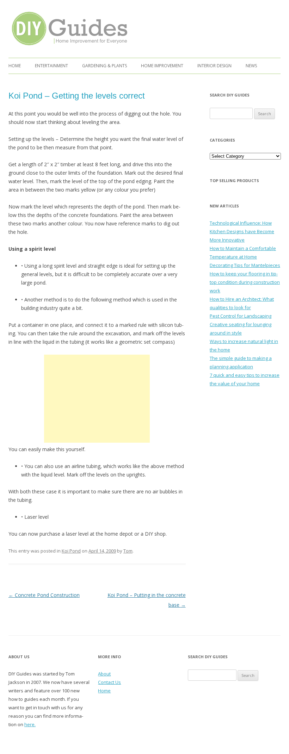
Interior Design (214, 66)
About (104, 674)
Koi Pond (71, 551)
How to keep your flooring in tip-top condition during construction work (245, 282)
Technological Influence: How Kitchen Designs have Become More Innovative (242, 231)
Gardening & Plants (104, 66)
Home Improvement (162, 66)
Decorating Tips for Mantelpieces (245, 265)
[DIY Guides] (67, 46)
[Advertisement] (97, 399)
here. (30, 724)
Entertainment (51, 66)
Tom (128, 551)
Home (14, 66)
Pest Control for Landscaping (240, 316)
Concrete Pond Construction (44, 595)
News (251, 66)
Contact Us (109, 682)
